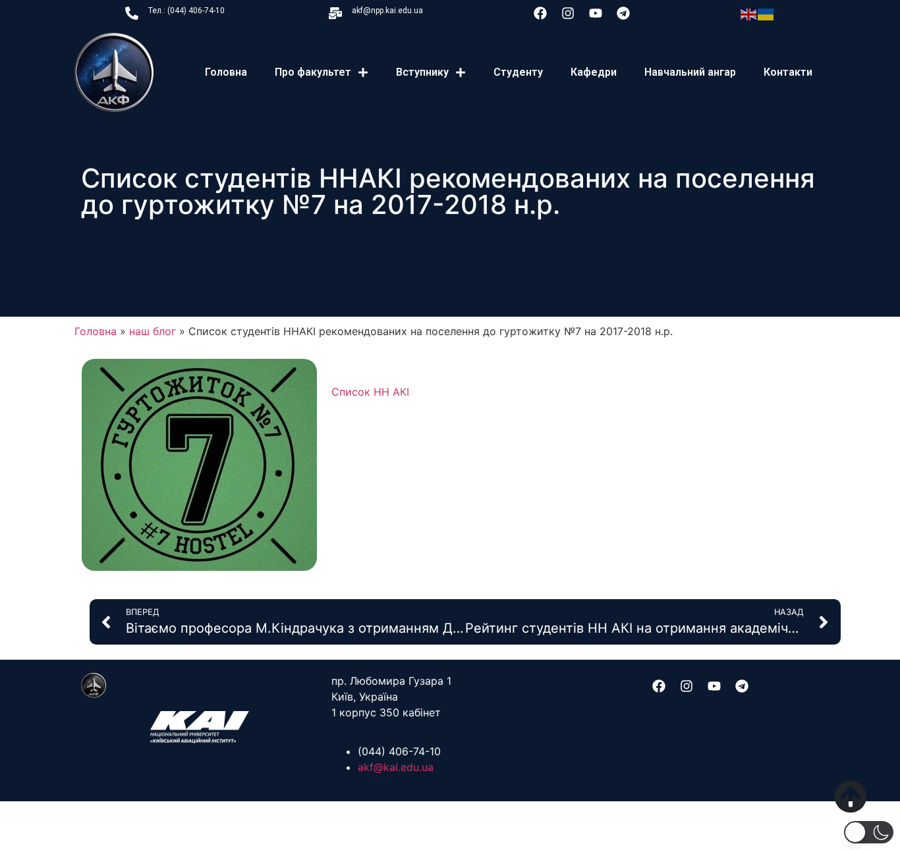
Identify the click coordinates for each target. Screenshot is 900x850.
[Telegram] (623, 13)
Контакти (788, 72)
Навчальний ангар (690, 72)
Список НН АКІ (370, 391)
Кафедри (594, 72)
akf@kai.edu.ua (396, 767)
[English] (749, 13)
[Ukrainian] (766, 13)
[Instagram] (568, 13)
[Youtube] (595, 13)
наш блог (152, 331)
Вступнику (422, 72)
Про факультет (313, 72)
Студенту (518, 72)
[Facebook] (540, 13)
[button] (868, 832)
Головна (226, 72)
